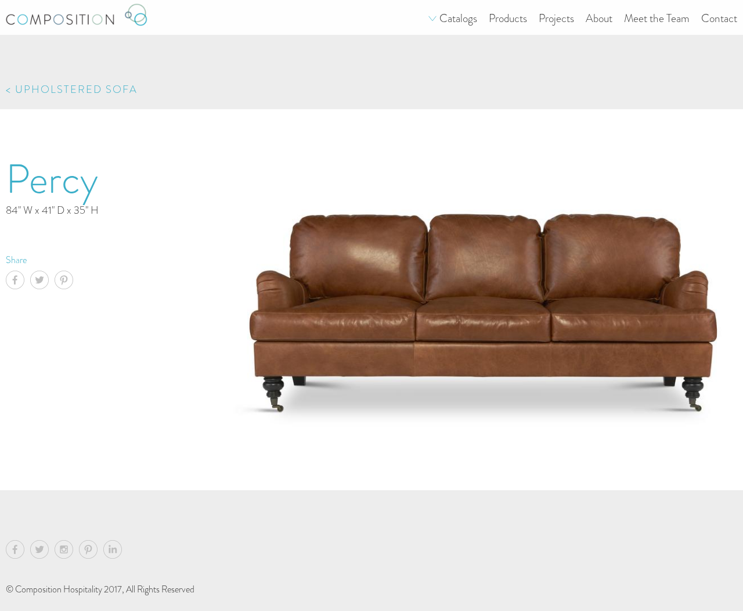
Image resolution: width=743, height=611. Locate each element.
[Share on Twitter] (42, 282)
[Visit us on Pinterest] (91, 551)
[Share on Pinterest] (67, 282)
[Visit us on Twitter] (42, 551)
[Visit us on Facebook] (18, 551)
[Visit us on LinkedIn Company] (112, 551)
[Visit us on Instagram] (67, 551)
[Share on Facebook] (18, 282)
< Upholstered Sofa (72, 89)
